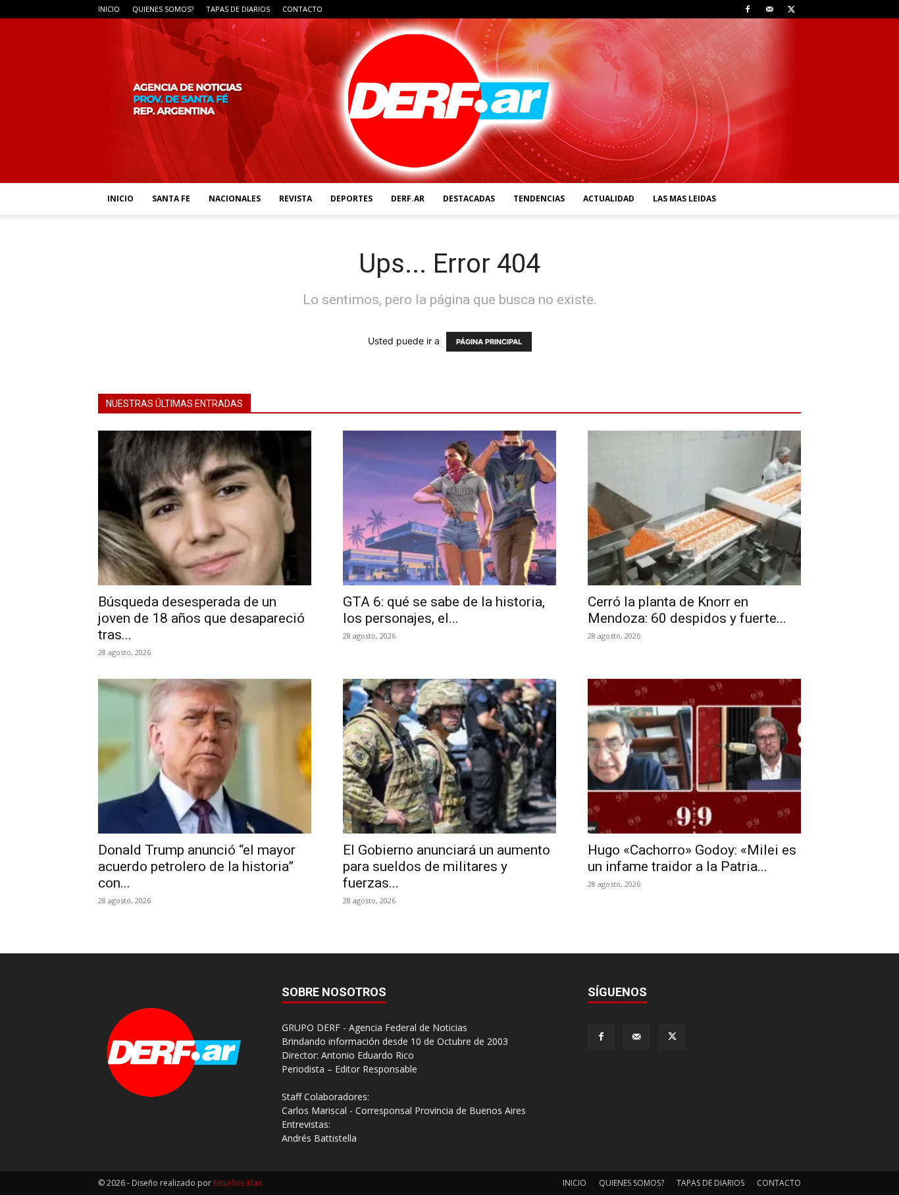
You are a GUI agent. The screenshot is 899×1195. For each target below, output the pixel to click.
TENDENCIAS (539, 198)
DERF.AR (407, 198)
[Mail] (769, 9)
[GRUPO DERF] (449, 100)
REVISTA (295, 198)
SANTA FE (171, 198)
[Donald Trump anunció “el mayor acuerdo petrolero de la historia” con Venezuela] (204, 756)
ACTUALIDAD (608, 198)
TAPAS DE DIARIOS (238, 9)
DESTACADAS (469, 198)
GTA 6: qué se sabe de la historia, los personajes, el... (444, 610)
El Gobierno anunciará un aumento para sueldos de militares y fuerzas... (446, 866)
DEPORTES (351, 198)
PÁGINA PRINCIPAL (489, 341)
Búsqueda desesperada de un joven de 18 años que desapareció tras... (201, 618)
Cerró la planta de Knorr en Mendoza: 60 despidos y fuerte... (687, 610)
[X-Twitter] (791, 9)
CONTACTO (302, 9)
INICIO (109, 9)
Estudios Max (237, 1182)
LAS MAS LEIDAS (684, 198)
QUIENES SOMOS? (162, 9)
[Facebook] (748, 9)
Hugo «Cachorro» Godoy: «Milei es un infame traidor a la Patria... (692, 858)
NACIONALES (235, 198)
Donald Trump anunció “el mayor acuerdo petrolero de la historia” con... (196, 866)
